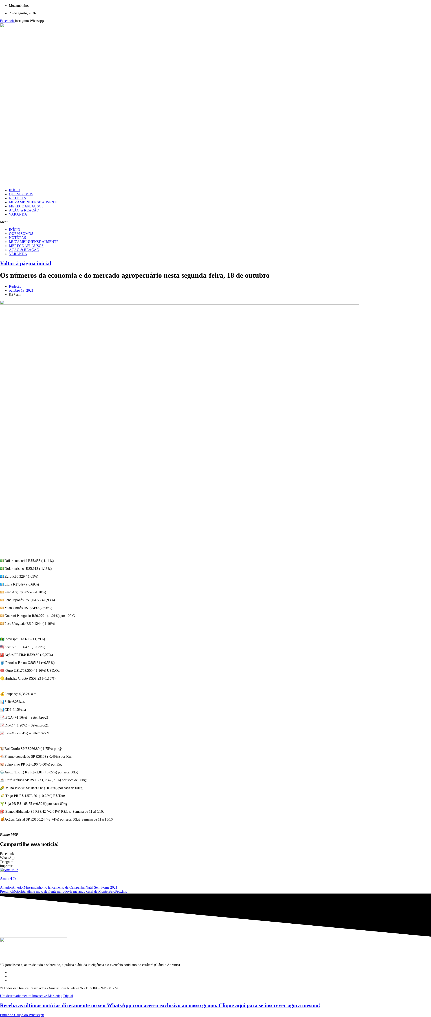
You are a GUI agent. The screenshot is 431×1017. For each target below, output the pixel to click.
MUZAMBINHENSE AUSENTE (34, 202)
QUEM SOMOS (21, 194)
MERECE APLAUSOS (26, 206)
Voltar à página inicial (25, 263)
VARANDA (18, 214)
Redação (15, 286)
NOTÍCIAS (17, 198)
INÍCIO (14, 190)
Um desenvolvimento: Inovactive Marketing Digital (36, 996)
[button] (215, 222)
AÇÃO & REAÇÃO (24, 210)
